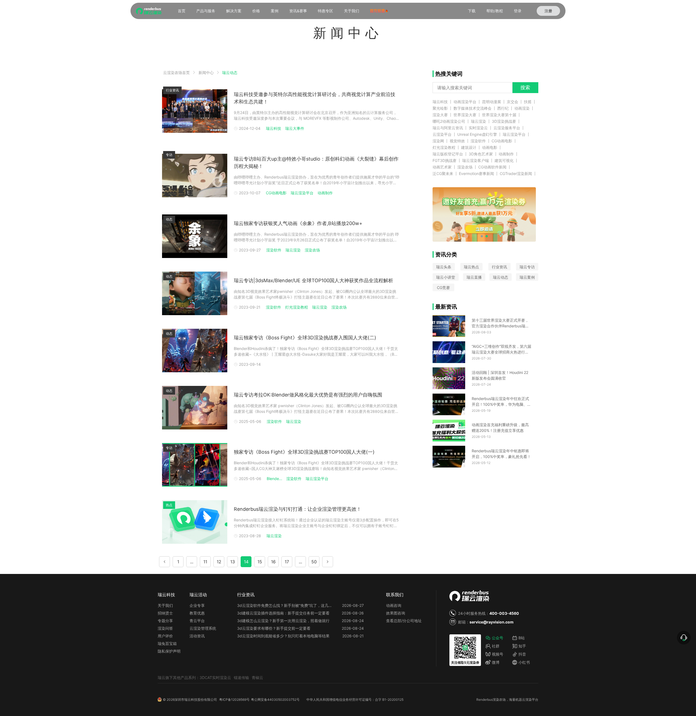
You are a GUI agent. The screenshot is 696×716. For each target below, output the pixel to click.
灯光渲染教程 (296, 307)
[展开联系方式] (684, 637)
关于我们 (351, 10)
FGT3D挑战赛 (444, 160)
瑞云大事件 (294, 128)
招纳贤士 (165, 613)
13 (232, 561)
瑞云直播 (474, 277)
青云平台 (197, 620)
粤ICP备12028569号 (234, 699)
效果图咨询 (395, 613)
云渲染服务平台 (506, 128)
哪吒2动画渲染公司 (449, 121)
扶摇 (528, 102)
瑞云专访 (527, 267)
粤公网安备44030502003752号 (275, 699)
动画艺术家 (442, 167)
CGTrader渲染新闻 (516, 174)
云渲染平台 (442, 134)
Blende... (274, 478)
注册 (548, 10)
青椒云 (257, 677)
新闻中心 (206, 72)
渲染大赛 (440, 115)
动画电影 (489, 147)
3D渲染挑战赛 (504, 121)
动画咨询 (393, 605)
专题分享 (165, 620)
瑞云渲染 (293, 250)
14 (246, 561)
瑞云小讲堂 (445, 277)
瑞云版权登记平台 (448, 154)
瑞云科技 (273, 128)
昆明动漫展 (491, 102)
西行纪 (503, 108)
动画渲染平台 (464, 102)
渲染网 (438, 141)
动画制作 (325, 192)
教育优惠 (197, 613)
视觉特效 (457, 141)
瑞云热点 (471, 267)
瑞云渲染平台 (302, 192)
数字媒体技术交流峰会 (472, 108)
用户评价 (165, 636)
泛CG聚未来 (443, 174)
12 (219, 561)
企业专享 (197, 605)
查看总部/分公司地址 (404, 620)
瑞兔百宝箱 (167, 643)
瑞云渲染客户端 (475, 160)
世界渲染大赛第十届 (499, 115)
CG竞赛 (443, 287)
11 (205, 561)
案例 (274, 10)
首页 (181, 10)
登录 (517, 10)
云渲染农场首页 (176, 72)
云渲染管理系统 (202, 628)
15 (259, 561)
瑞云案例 (527, 277)
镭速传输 (241, 677)
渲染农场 (312, 250)
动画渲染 (522, 108)
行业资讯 (499, 267)
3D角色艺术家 (481, 154)
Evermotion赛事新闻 (476, 174)
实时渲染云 (478, 128)
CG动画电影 (276, 192)
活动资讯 (197, 636)
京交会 (512, 102)
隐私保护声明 (169, 651)
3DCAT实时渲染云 (215, 677)
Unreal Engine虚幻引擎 (477, 134)
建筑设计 (468, 147)
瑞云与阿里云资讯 (448, 128)
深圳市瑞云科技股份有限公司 (196, 699)
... (191, 561)
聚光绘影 (440, 108)
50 (314, 561)
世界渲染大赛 (464, 115)
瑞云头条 (443, 267)
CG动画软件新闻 (492, 167)
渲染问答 (165, 628)
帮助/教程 (494, 10)
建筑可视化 (504, 160)
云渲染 (527, 699)
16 (273, 561)
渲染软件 (273, 250)
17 (287, 561)
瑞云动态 (229, 73)
